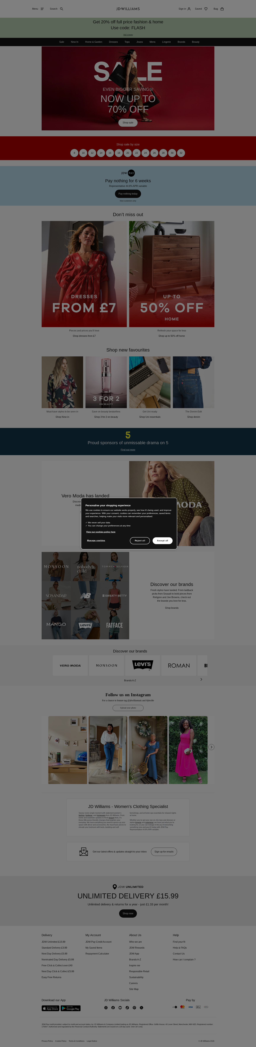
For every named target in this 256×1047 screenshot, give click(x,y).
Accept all (162, 542)
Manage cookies (96, 542)
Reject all (140, 542)
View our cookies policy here (101, 533)
